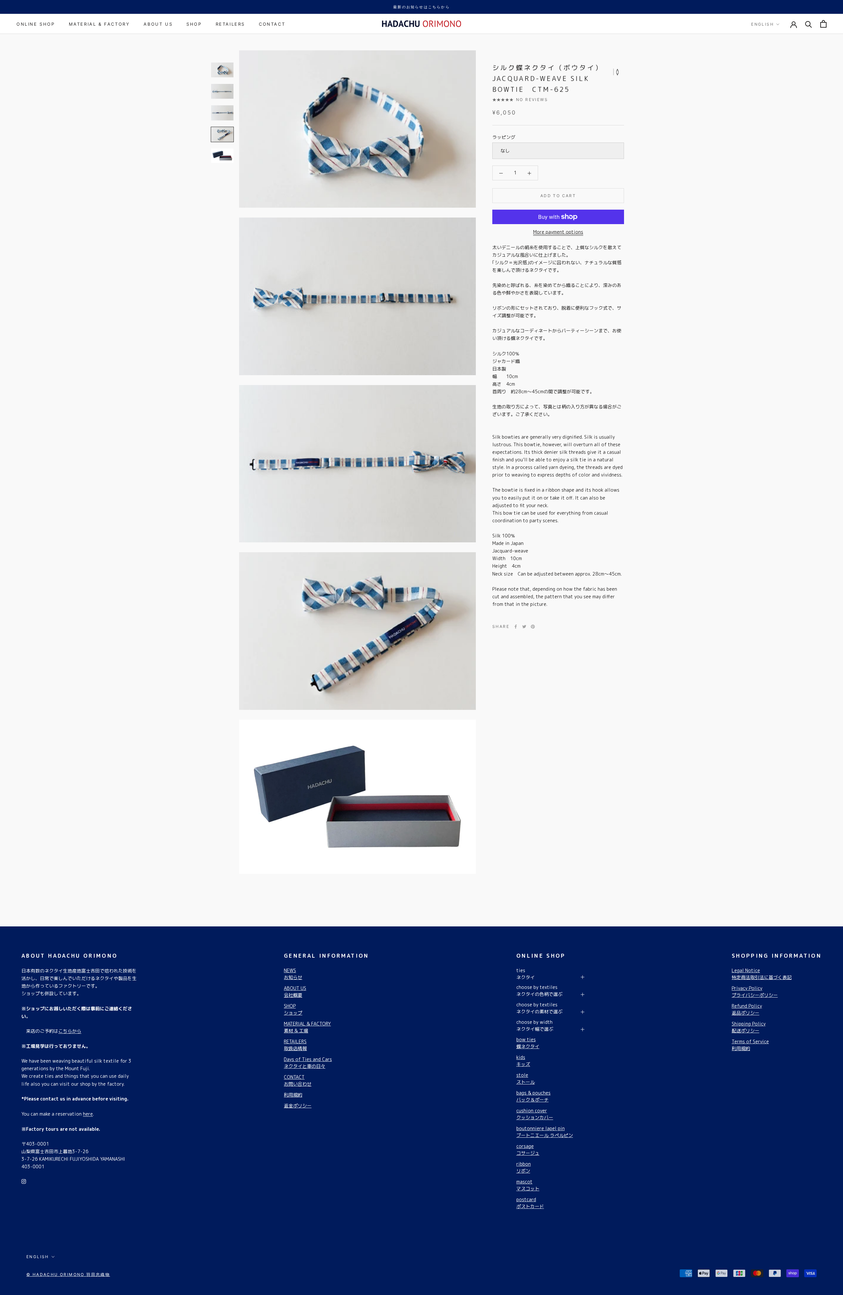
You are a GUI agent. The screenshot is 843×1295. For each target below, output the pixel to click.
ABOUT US (158, 24)
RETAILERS (230, 24)
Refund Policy (747, 1009)
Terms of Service (750, 1044)
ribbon (523, 1167)
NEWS (293, 973)
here (88, 1114)
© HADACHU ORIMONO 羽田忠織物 (68, 1274)
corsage (527, 1149)
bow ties (527, 1042)
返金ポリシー (298, 1105)
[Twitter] (524, 627)
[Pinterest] (533, 627)
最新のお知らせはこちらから (421, 7)
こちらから (69, 1031)
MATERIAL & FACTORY (99, 24)
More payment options (558, 232)
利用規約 (293, 1095)
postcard (530, 1202)
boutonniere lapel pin (544, 1131)
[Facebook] (516, 627)
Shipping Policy (749, 1027)
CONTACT (272, 24)
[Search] (808, 23)
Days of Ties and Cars (308, 1062)
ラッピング (503, 137)
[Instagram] (23, 1181)
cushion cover (534, 1114)
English (762, 24)
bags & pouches (533, 1096)
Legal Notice (762, 973)
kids (523, 1060)
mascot (527, 1185)
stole (525, 1078)
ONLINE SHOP (35, 24)
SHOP (194, 24)
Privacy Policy (755, 991)
